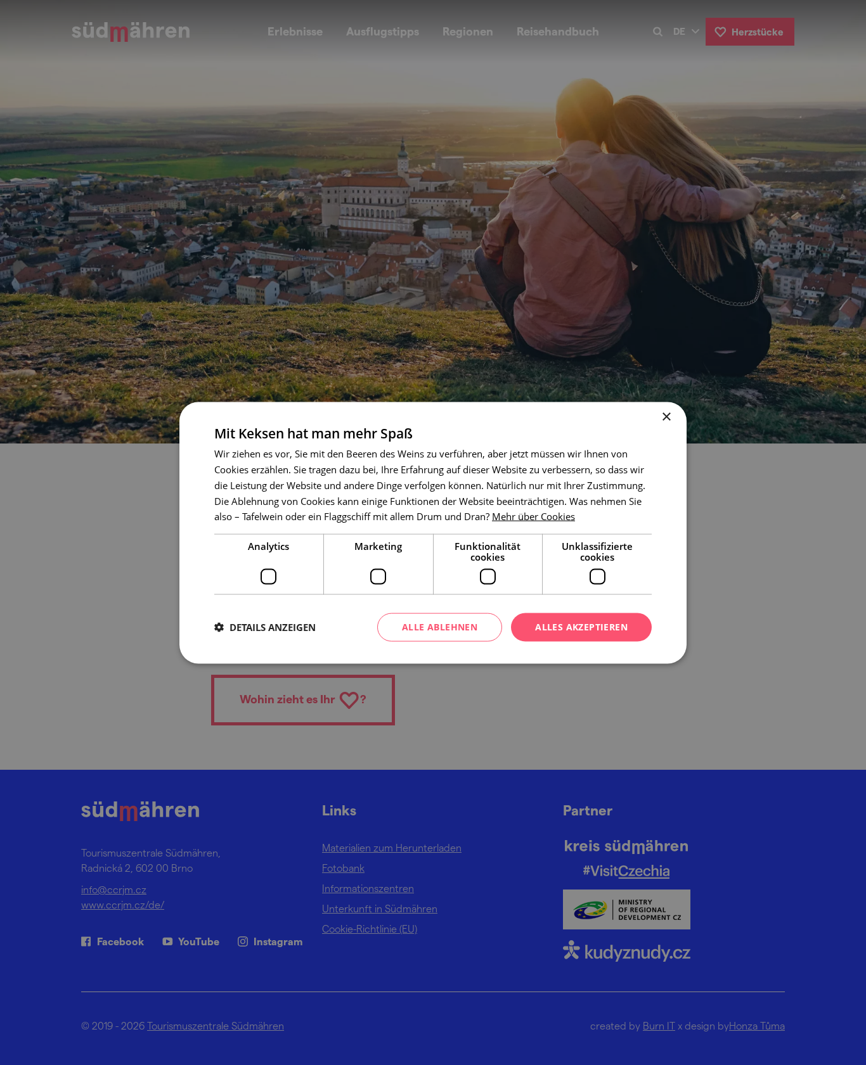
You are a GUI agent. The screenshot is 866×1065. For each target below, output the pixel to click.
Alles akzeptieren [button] (581, 626)
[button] (265, 627)
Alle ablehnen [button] (439, 626)
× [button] (666, 416)
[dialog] (433, 532)
